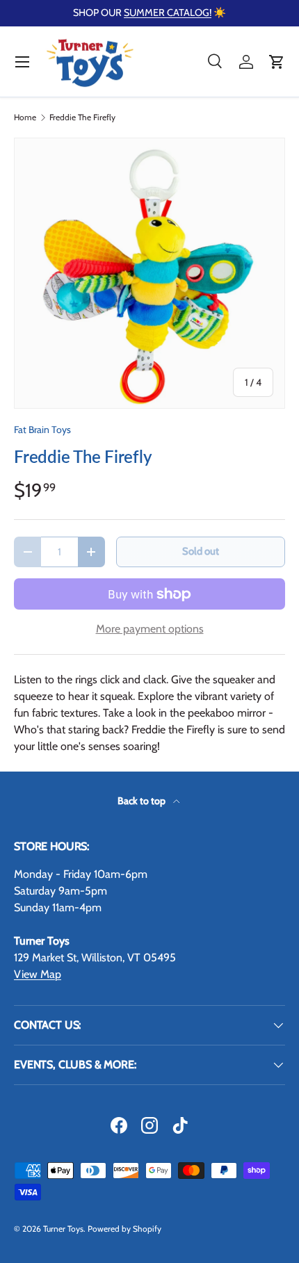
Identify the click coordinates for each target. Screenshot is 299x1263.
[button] (276, 62)
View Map (37, 974)
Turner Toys (63, 1228)
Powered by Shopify (124, 1228)
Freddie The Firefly (82, 117)
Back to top (143, 801)
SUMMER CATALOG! (167, 12)
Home (25, 117)
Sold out (200, 551)
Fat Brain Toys (42, 429)
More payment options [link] (150, 628)
